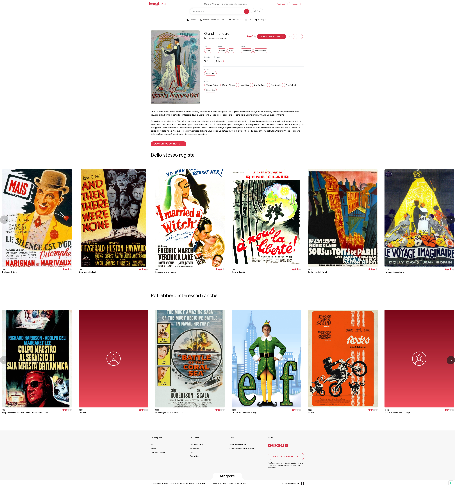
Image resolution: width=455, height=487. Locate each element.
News (153, 448)
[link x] (287, 445)
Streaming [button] (236, 20)
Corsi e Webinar (212, 4)
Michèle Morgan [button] (228, 85)
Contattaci (194, 456)
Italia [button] (231, 51)
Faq (191, 452)
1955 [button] (208, 51)
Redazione (194, 448)
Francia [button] (222, 51)
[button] (271, 36)
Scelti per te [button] (263, 20)
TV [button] (249, 20)
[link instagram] (274, 445)
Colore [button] (219, 61)
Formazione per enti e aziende (241, 448)
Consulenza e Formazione (234, 4)
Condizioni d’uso (214, 483)
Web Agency (286, 483)
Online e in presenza (237, 444)
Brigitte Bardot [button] (260, 85)
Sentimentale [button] (260, 51)
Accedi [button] (295, 4)
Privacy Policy (228, 483)
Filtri (258, 11)
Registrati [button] (281, 4)
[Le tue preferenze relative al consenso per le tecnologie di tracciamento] (451, 483)
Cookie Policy (240, 483)
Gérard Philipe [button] (212, 85)
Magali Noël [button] (244, 85)
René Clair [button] (210, 73)
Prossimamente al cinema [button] (213, 20)
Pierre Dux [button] (210, 90)
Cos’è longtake (196, 444)
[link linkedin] (278, 445)
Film (152, 444)
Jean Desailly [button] (276, 85)
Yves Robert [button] (291, 85)
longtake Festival (158, 452)
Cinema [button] (193, 20)
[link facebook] (270, 445)
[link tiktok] (282, 445)
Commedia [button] (246, 51)
